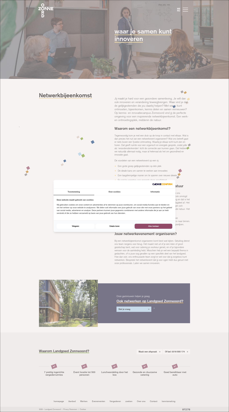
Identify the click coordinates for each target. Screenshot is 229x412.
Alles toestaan (153, 226)
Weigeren (75, 226)
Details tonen (114, 226)
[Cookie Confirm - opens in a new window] (162, 184)
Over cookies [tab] (114, 192)
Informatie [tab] (155, 192)
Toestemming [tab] (74, 192)
